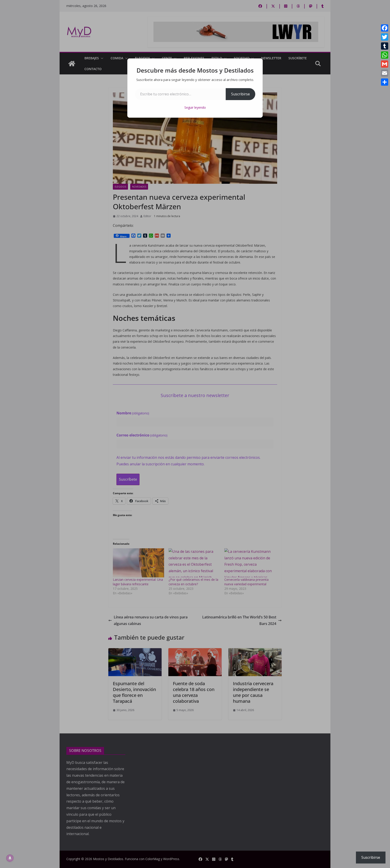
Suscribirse (240, 94)
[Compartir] (384, 82)
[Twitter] (384, 36)
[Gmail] (384, 64)
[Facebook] (384, 27)
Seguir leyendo (195, 107)
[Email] (384, 73)
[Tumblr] (384, 46)
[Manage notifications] (10, 858)
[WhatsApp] (384, 55)
